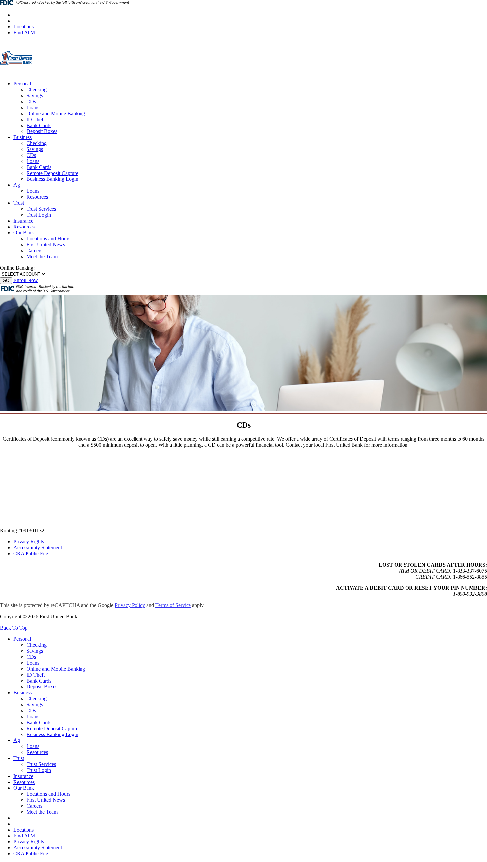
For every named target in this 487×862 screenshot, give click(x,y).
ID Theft (36, 119)
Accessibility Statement (37, 547)
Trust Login (39, 215)
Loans (33, 107)
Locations (23, 26)
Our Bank (23, 232)
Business (22, 137)
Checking (37, 89)
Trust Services (41, 209)
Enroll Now (25, 280)
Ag (16, 185)
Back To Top (13, 628)
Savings (35, 95)
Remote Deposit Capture (52, 173)
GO (6, 280)
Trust (18, 203)
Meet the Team (42, 256)
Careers (34, 250)
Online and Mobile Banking (56, 113)
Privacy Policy (130, 605)
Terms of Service (173, 605)
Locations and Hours (48, 238)
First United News (46, 244)
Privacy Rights (28, 541)
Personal (22, 83)
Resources (37, 197)
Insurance (23, 221)
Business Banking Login (52, 179)
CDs (31, 101)
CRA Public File (30, 553)
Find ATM (24, 32)
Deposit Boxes (42, 131)
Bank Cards (39, 125)
